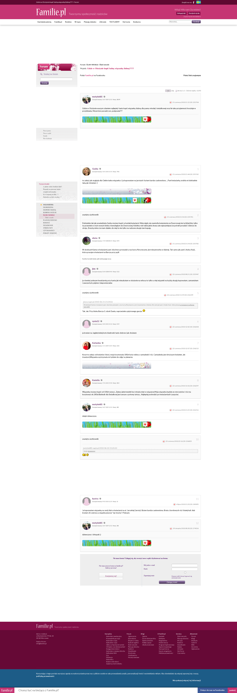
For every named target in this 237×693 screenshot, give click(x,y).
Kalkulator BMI (111, 653)
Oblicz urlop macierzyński (115, 645)
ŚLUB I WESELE (92, 65)
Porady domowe (133, 657)
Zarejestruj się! (111, 576)
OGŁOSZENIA (48, 205)
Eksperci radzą (133, 640)
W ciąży (78, 22)
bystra (95, 498)
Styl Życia (180, 651)
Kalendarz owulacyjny (114, 636)
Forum (82, 65)
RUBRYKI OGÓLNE (50, 212)
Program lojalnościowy (166, 645)
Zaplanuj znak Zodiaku (114, 664)
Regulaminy (163, 640)
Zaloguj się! (181, 13)
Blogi (193, 638)
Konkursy (137, 22)
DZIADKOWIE (48, 225)
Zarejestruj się (194, 13)
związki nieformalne (49, 192)
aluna (95, 238)
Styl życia (126, 22)
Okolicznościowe (148, 645)
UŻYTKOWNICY (49, 230)
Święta (179, 647)
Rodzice (68, 22)
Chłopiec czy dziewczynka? (115, 647)
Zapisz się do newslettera (192, 16)
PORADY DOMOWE (50, 233)
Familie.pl (58, 22)
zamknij (232, 690)
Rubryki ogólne (133, 642)
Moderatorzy (163, 642)
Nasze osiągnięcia (165, 651)
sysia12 (96, 321)
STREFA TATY (48, 228)
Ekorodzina (132, 638)
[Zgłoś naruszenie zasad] (170, 102)
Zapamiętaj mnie (149, 576)
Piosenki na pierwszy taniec (52, 189)
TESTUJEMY (114, 22)
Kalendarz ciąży (111, 640)
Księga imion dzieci (112, 649)
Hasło (146, 569)
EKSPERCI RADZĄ (49, 210)
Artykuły (194, 640)
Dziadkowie (132, 651)
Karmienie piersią (44, 22)
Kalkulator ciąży (111, 642)
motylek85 (97, 96)
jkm (94, 268)
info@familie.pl (41, 643)
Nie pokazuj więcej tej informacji (187, 680)
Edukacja (109, 657)
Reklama (162, 638)
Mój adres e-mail (149, 565)
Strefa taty (132, 653)
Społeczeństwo (147, 640)
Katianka (96, 343)
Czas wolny (181, 653)
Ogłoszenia (132, 636)
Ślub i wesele (104, 65)
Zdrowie (102, 22)
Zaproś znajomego (165, 647)
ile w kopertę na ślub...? (50, 194)
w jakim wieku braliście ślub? (52, 186)
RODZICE (46, 223)
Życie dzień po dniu (149, 638)
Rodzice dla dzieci (112, 661)
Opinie (144, 636)
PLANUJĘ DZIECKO (50, 220)
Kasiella (96, 380)
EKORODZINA (48, 207)
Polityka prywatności (166, 653)
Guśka (95, 168)
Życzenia (194, 647)
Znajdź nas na (187, 2)
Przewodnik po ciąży (113, 638)
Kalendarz (109, 659)
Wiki (192, 645)
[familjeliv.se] (198, 2)
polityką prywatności (45, 676)
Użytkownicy (132, 655)
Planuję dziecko (90, 22)
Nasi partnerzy (164, 649)
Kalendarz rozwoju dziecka (115, 651)
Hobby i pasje (146, 642)
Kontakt (161, 636)
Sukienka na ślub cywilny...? (52, 197)
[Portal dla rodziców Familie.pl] (51, 16)
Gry (107, 655)
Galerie (194, 642)
